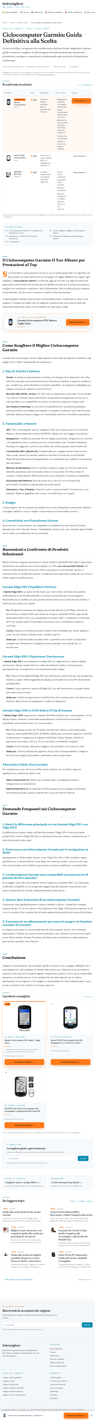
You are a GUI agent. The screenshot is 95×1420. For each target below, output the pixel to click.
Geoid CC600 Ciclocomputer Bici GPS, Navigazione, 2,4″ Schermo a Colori (20, 156)
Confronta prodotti (57, 1384)
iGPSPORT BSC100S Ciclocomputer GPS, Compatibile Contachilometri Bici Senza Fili (20, 173)
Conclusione (14, 242)
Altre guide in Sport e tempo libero (17, 1279)
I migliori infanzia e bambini (13, 1388)
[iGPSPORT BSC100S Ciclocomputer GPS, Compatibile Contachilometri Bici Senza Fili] (8, 175)
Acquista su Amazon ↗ (76, 1415)
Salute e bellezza (73, 12)
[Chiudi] (91, 1415)
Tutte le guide (55, 1377)
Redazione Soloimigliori (12, 67)
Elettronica (37, 12)
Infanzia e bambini (53, 12)
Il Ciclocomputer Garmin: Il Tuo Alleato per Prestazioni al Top (26, 232)
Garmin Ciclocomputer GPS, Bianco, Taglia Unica (19, 103)
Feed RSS (53, 1398)
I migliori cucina (8, 1381)
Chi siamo (54, 1395)
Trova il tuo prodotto (58, 1381)
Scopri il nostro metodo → (47, 75)
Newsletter (54, 1391)
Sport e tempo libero (19, 23)
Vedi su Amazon (81, 101)
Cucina (24, 12)
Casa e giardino (10, 12)
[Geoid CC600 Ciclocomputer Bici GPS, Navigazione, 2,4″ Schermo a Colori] (8, 158)
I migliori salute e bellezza (12, 1391)
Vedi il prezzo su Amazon (15, 1056)
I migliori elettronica (10, 1384)
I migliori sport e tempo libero (14, 1395)
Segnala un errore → (85, 1279)
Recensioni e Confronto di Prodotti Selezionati (23, 237)
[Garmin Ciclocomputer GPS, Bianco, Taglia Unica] (8, 102)
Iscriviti (83, 1158)
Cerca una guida (56, 1388)
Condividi (75, 67)
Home (4, 23)
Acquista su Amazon (24, 1062)
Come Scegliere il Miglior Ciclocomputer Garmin (69, 232)
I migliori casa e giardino (12, 1377)
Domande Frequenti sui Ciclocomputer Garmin (68, 237)
